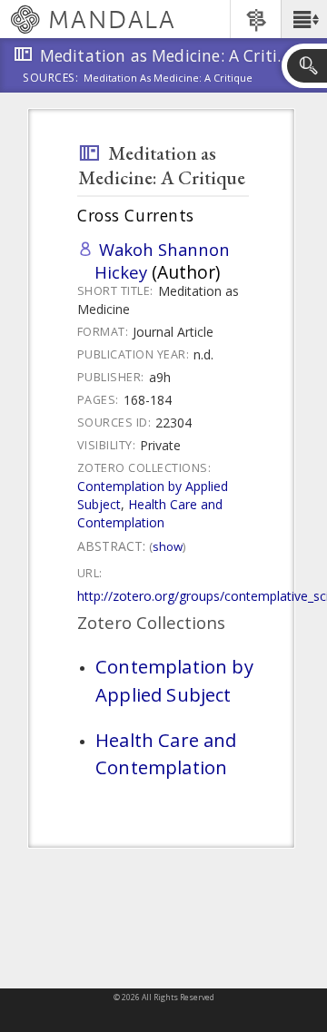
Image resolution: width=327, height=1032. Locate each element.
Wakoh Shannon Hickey (162, 260)
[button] (304, 19)
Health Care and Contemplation (150, 513)
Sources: (51, 79)
